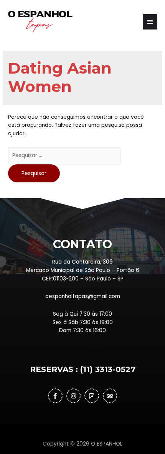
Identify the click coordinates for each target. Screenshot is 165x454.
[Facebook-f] (55, 395)
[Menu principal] (150, 22)
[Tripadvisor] (110, 395)
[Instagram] (73, 395)
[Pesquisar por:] (64, 155)
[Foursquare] (91, 395)
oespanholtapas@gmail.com (82, 296)
